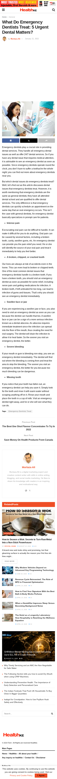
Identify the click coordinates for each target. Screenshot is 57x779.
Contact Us (29, 758)
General (12, 17)
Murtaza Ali (15, 39)
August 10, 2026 (25, 546)
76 (31, 585)
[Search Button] (52, 713)
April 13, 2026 (21, 609)
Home (4, 17)
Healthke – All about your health (23, 754)
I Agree (41, 775)
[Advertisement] (28, 71)
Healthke (33, 743)
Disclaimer (40, 758)
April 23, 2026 (21, 585)
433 (35, 546)
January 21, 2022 (32, 39)
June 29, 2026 (21, 574)
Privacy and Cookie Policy (21, 775)
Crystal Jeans (10, 546)
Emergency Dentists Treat (20, 411)
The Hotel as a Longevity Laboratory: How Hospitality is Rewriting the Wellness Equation (35, 618)
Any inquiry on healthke (12, 758)
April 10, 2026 (21, 624)
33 (30, 574)
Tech (10, 743)
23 (31, 597)
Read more (10, 561)
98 (21, 658)
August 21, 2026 (11, 658)
